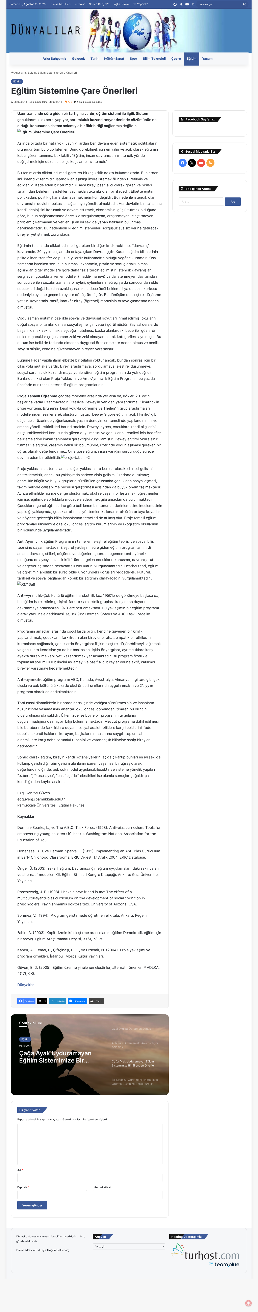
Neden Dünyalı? (99, 4)
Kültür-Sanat (114, 59)
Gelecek (78, 59)
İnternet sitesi (102, 1187)
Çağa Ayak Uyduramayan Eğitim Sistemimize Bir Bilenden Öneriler (55, 1056)
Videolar (80, 4)
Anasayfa (20, 72)
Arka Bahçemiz (54, 59)
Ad (20, 1170)
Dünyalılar (25, 985)
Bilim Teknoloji (154, 59)
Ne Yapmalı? (140, 4)
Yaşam (207, 59)
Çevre (176, 59)
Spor (133, 59)
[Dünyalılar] (129, 30)
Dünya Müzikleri (61, 4)
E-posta (23, 1187)
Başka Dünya (121, 4)
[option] (90, 1054)
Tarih (95, 59)
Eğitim (192, 59)
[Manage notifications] (248, 1303)
